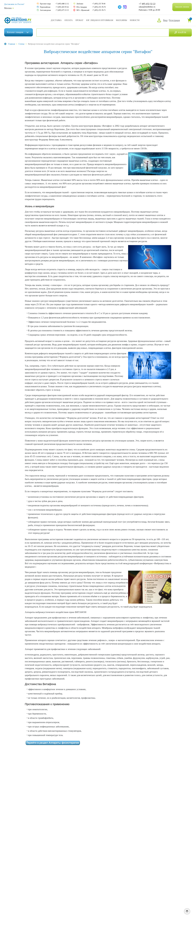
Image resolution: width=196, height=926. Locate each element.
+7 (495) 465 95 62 (62, 7)
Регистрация (174, 20)
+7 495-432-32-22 (147, 4)
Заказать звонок (182, 7)
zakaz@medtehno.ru (147, 7)
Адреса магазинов (121, 20)
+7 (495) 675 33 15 (62, 10)
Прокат (79, 20)
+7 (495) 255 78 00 (98, 4)
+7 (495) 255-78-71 (99, 10)
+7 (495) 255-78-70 (99, 7)
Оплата (68, 20)
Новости (134, 20)
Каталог (15, 32)
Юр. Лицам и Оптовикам (99, 20)
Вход (165, 20)
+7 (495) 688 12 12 (62, 4)
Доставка (56, 20)
